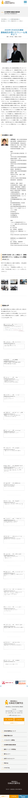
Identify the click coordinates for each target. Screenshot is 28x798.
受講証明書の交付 (7, 735)
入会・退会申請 (9, 719)
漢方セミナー (6, 754)
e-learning (19, 719)
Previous (0, 686)
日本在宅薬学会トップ (5, 19)
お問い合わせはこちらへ (14, 715)
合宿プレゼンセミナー (8, 758)
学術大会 (5, 763)
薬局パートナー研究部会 (9, 749)
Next (27, 686)
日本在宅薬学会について (9, 731)
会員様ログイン (14, 723)
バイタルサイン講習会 (8, 740)
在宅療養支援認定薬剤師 (14, 19)
